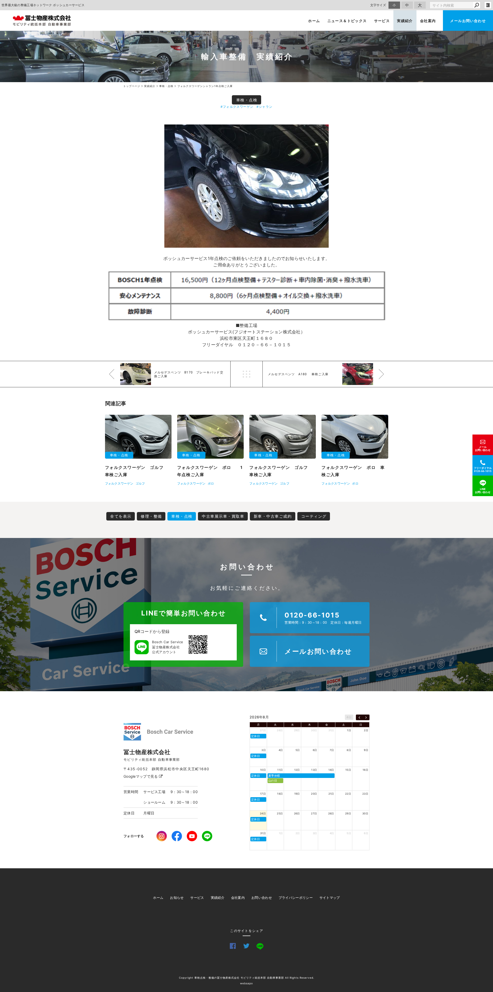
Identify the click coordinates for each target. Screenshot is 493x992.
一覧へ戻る (246, 374)
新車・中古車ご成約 (273, 516)
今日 (349, 717)
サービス (382, 20)
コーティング (314, 516)
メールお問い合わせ (468, 20)
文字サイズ (378, 5)
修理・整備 (151, 516)
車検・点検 (247, 100)
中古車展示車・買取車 (223, 516)
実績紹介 (405, 20)
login (487, 5)
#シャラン (264, 107)
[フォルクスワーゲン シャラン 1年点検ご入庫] (246, 186)
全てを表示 (120, 516)
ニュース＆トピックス (347, 20)
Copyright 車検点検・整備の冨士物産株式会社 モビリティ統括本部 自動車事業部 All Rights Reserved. (246, 977)
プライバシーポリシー (296, 897)
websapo (246, 983)
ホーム (314, 20)
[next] (366, 717)
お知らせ (177, 897)
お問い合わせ (261, 897)
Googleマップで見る (141, 776)
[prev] (359, 717)
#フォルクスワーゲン (237, 107)
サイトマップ (329, 897)
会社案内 (428, 20)
